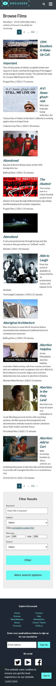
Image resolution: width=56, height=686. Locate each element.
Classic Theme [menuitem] (39, 622)
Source (9, 541)
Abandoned (11, 160)
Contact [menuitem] (39, 613)
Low (8, 536)
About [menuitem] (17, 622)
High (29, 536)
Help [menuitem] (39, 616)
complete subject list (23, 527)
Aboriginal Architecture (18, 322)
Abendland (10, 236)
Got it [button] (46, 675)
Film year (10, 533)
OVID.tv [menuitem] (39, 626)
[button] (44, 4)
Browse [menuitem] (17, 616)
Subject (9, 517)
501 (33, 32)
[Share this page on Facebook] (38, 662)
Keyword (10, 505)
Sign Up (44, 645)
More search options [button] (28, 575)
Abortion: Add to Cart (46, 442)
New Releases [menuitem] (17, 619)
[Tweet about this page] (17, 662)
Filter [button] (28, 560)
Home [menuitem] (17, 613)
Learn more (11, 681)
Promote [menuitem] (17, 626)
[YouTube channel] (28, 662)
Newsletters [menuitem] (39, 619)
